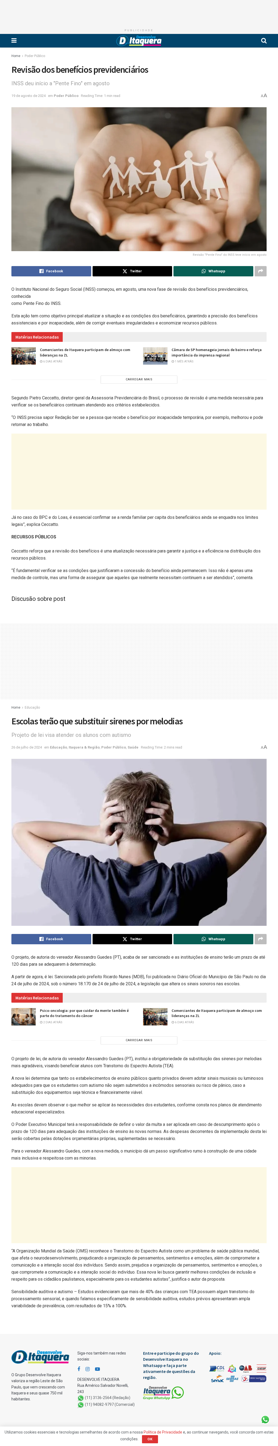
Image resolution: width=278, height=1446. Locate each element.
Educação (32, 707)
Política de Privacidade (163, 1432)
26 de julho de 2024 (26, 747)
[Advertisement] (139, 12)
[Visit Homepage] (139, 40)
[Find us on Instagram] (88, 1369)
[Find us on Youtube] (97, 1369)
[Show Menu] (14, 41)
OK (150, 1439)
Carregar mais (139, 379)
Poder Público (35, 56)
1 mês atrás (184, 361)
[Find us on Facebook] (78, 1369)
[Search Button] (264, 41)
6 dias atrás (52, 361)
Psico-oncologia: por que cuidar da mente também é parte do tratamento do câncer (84, 1013)
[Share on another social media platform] (261, 271)
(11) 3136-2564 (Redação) (107, 1398)
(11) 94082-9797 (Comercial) (110, 1404)
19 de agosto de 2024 (28, 96)
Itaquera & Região (84, 747)
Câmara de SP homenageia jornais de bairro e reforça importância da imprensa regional (217, 352)
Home (15, 56)
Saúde (133, 747)
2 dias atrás (52, 1022)
